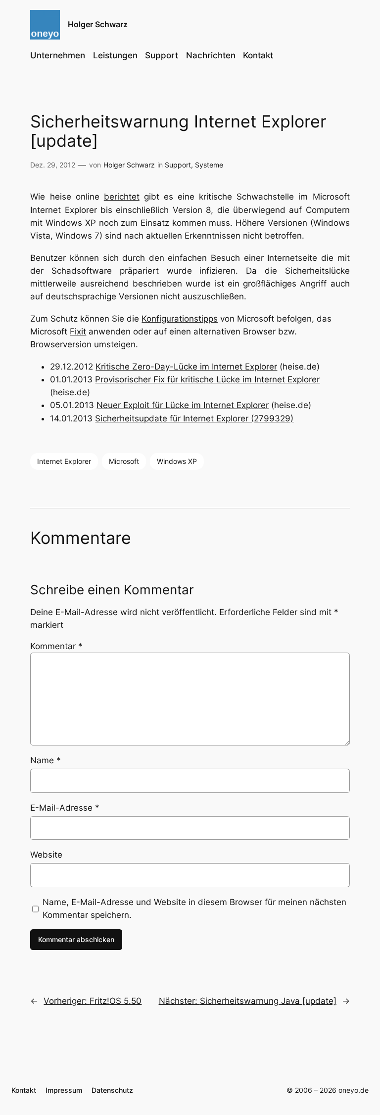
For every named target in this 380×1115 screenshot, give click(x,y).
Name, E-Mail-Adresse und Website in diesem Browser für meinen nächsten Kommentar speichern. (194, 908)
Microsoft (124, 461)
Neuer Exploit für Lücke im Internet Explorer (182, 405)
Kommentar (56, 646)
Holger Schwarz (98, 24)
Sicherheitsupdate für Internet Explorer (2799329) (194, 418)
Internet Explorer (64, 461)
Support (178, 165)
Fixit (78, 331)
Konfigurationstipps (180, 319)
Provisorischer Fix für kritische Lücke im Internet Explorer (207, 379)
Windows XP (177, 461)
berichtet (122, 197)
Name (45, 760)
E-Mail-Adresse (64, 808)
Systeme (209, 165)
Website (46, 855)
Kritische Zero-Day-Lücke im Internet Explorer (186, 367)
